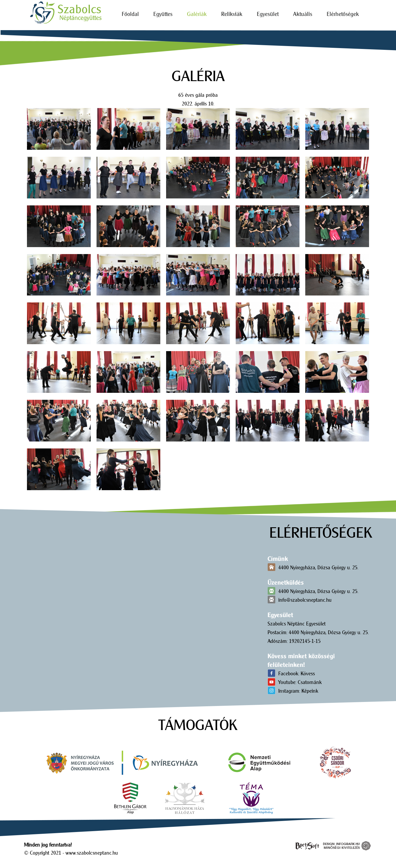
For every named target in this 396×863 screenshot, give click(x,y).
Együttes (162, 13)
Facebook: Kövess (296, 673)
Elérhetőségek (343, 13)
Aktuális (302, 13)
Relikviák (231, 13)
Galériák (197, 13)
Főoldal (130, 13)
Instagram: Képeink (298, 691)
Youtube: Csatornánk (300, 682)
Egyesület (268, 13)
